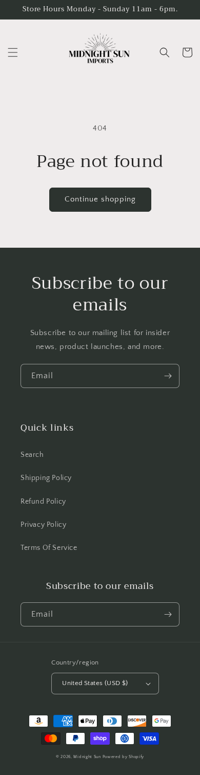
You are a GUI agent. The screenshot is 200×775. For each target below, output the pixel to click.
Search (32, 455)
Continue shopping (100, 199)
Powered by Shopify (124, 756)
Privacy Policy (43, 525)
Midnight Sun (87, 756)
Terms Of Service (49, 548)
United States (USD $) (95, 683)
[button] (13, 52)
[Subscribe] (167, 376)
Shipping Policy (46, 478)
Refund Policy (43, 501)
